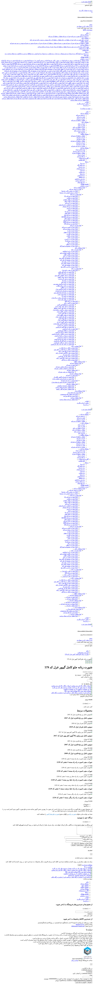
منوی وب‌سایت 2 (85, 108)
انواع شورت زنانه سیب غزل (24, 78)
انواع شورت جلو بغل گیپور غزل (55, 83)
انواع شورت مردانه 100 (49, 65)
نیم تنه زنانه (33, 40)
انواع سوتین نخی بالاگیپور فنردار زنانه (67, 353)
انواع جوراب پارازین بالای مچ (34, 72)
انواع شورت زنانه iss (79, 76)
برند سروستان (64, 53)
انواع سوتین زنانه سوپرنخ (66, 91)
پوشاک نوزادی (84, 45)
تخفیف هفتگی (84, 57)
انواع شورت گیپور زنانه (29, 79)
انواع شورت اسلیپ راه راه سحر (29, 62)
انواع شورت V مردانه (45, 62)
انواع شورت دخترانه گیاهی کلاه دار (37, 95)
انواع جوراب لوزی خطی (66, 67)
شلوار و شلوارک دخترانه (49, 43)
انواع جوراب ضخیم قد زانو (51, 72)
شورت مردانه (75, 36)
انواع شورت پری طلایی (13, 76)
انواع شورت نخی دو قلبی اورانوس (32, 88)
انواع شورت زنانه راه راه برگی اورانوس (62, 344)
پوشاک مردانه (84, 34)
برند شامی (50, 53)
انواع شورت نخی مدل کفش (24, 74)
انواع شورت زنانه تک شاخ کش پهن (43, 78)
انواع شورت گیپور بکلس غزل (21, 81)
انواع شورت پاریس (72, 208)
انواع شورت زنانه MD (42, 79)
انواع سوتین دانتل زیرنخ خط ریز (63, 90)
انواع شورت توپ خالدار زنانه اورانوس (48, 86)
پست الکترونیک (87, 839)
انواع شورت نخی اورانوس (16, 84)
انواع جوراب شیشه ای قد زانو (16, 71)
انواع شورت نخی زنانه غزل (70, 270)
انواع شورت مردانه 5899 (63, 65)
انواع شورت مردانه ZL (11, 60)
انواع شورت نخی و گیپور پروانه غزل (41, 81)
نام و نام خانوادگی (86, 837)
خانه (87, 33)
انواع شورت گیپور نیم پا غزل (51, 84)
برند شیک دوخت (12, 53)
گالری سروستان (84, 48)
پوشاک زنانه (85, 38)
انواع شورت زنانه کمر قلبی (77, 74)
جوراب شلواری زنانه (67, 40)
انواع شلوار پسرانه (6, 93)
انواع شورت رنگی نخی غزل (57, 79)
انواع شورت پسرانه (57, 93)
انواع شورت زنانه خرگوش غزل (65, 289)
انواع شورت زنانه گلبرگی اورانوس (52, 88)
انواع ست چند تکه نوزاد (53, 98)
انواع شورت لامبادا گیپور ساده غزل (70, 84)
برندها (87, 52)
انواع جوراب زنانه (26, 69)
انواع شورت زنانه (20, 72)
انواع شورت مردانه (24, 60)
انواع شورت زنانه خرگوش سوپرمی (49, 76)
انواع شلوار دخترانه (45, 97)
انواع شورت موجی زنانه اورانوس (27, 86)
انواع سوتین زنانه (78, 90)
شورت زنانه (77, 40)
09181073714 (80, 924)
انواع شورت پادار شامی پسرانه (41, 93)
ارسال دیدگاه (88, 845)
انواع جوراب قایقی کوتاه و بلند (69, 253)
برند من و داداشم (22, 53)
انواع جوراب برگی (77, 69)
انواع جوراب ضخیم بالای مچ (67, 72)
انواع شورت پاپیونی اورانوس (65, 337)
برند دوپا (86, 53)
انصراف (73, 845)
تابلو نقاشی (85, 50)
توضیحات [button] (86, 804)
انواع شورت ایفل (75, 64)
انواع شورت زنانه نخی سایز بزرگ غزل (77, 79)
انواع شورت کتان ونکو (59, 62)
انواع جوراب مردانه (36, 65)
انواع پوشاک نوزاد (65, 98)
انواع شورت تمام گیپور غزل (21, 83)
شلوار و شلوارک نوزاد (59, 47)
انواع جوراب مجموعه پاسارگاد (51, 69)
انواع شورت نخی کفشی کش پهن (43, 74)
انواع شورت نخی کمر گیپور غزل (64, 306)
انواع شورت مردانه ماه (36, 64)
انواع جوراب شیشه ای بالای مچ (34, 71)
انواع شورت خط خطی (49, 64)
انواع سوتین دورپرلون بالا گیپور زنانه (27, 91)
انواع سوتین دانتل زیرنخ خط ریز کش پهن (42, 90)
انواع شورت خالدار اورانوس (66, 330)
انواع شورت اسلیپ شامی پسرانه (22, 93)
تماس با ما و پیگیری (83, 103)
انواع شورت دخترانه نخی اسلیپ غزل (16, 95)
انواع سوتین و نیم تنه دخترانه (69, 380)
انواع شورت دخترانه (54, 95)
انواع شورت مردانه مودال (12, 62)
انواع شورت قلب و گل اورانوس (69, 86)
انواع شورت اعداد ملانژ (71, 218)
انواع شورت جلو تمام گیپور (37, 83)
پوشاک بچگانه (85, 41)
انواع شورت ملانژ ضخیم (73, 62)
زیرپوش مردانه (84, 36)
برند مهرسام (81, 182)
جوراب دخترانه (37, 43)
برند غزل (57, 53)
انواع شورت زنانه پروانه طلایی (30, 76)
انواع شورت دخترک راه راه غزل (63, 78)
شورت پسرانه (61, 43)
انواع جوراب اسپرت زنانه (51, 71)
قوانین (87, 102)
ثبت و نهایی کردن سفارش (84, 26)
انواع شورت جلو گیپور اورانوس (33, 84)
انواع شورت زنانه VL (9, 78)
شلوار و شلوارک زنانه (54, 40)
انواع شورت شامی (72, 198)
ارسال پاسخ (80, 845)
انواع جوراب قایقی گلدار (66, 71)
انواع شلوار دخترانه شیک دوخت (13, 97)
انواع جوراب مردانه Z (71, 241)
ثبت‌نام (90, 913)
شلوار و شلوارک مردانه (55, 36)
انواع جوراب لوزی (78, 67)
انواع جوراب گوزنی (53, 67)
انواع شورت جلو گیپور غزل (66, 313)
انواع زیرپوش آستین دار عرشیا (39, 60)
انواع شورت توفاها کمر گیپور (13, 79)
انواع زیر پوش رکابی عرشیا (56, 60)
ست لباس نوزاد (84, 47)
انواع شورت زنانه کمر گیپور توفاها (62, 81)
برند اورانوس (38, 53)
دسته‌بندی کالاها (87, 30)
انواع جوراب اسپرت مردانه (22, 65)
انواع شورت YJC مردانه (78, 65)
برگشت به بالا (88, 867)
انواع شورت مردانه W (63, 64)
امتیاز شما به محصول (85, 843)
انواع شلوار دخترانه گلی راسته (79, 98)
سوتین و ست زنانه (42, 40)
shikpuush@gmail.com (78, 926)
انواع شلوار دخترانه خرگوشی (31, 97)
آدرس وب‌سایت (87, 841)
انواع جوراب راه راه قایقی (13, 69)
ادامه (79, 865)
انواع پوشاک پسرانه (68, 93)
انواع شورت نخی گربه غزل (66, 279)
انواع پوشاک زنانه (36, 69)
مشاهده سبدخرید (87, 865)
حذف (90, 24)
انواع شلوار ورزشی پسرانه (80, 95)
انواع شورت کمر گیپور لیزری (65, 322)
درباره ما (86, 105)
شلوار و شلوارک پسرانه (81, 43)
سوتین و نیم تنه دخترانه (17, 43)
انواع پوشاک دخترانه (66, 95)
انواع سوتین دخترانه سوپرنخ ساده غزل (62, 97)
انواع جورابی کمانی (41, 67)
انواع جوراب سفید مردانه (70, 229)
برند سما (44, 53)
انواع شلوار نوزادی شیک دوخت (79, 100)
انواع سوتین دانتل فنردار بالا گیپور (48, 91)
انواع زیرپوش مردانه (71, 60)
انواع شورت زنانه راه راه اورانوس (73, 88)
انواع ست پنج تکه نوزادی (20, 98)
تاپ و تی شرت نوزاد (72, 47)
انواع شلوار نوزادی (7, 98)
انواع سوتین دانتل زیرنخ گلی (69, 360)
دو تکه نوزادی (42, 47)
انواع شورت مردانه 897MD (20, 64)
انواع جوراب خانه (30, 67)
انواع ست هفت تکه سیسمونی (37, 98)
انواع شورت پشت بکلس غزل (73, 83)
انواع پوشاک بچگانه (80, 93)
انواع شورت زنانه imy (66, 76)
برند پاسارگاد (79, 53)
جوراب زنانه (85, 40)
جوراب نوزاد (49, 47)
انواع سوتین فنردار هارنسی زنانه (20, 90)
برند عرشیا (72, 53)
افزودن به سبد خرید (81, 982)
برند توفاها (31, 53)
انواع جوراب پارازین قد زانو (70, 261)
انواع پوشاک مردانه (83, 60)
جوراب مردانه (66, 36)
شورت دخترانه (28, 43)
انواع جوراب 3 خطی (66, 69)
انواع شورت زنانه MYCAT (61, 74)
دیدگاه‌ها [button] (86, 806)
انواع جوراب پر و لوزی (18, 67)
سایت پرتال (74, 960)
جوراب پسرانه (69, 43)
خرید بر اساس (84, 59)
